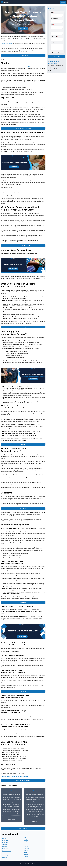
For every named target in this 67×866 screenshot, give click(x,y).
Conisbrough (27, 841)
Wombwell (4, 853)
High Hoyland (27, 848)
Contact (63, 2)
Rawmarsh (4, 846)
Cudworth (26, 846)
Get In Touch (23, 508)
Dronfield (14, 776)
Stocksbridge (5, 848)
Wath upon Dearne (6, 850)
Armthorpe (26, 854)
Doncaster (26, 850)
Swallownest (25, 776)
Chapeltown (8, 776)
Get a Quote (22, 28)
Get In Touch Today (23, 55)
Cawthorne (26, 844)
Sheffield (3, 776)
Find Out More (23, 444)
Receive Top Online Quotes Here (23, 327)
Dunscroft (26, 856)
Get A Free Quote (23, 828)
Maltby (25, 837)
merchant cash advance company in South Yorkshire (19, 66)
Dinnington (4, 857)
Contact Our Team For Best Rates (23, 128)
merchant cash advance (7, 43)
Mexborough (5, 855)
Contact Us (23, 691)
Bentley (25, 852)
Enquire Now (23, 602)
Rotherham (19, 776)
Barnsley (26, 839)
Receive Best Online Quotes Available (23, 245)
